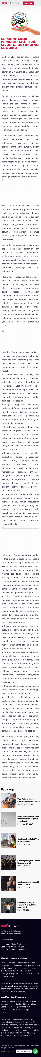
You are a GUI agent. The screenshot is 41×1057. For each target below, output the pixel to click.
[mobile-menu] (37, 3)
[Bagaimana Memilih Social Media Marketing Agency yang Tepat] (8, 826)
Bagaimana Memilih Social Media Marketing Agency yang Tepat (28, 818)
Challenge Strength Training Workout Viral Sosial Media (26, 904)
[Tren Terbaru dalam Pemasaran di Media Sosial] (8, 807)
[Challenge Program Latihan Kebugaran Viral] (8, 869)
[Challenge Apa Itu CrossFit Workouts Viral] (8, 890)
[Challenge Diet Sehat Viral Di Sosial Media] (8, 847)
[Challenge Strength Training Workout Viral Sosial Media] (8, 912)
